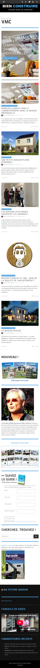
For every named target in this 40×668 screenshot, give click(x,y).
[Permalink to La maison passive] (20, 313)
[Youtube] (33, 2)
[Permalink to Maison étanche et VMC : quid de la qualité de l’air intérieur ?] (20, 255)
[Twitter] (29, 2)
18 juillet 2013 (19, 283)
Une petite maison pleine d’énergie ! (15, 161)
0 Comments (36, 126)
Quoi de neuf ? (6, 157)
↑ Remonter (20, 665)
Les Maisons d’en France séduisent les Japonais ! (14, 212)
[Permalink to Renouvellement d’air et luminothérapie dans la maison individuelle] (20, 93)
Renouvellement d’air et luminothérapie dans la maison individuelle (19, 110)
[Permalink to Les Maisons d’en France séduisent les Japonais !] (20, 194)
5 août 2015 (18, 115)
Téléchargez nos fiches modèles (20, 443)
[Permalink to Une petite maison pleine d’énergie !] (20, 143)
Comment (36, 296)
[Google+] (26, 2)
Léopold (7, 650)
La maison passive (11, 330)
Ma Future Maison (15, 589)
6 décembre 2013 (20, 216)
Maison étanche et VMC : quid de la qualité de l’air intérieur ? (19, 279)
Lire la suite (4, 126)
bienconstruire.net (6, 601)
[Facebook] (22, 2)
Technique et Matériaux (9, 105)
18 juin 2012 (18, 333)
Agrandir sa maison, (7, 545)
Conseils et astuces (8, 275)
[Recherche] (3, 2)
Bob (6, 646)
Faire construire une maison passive (26, 644)
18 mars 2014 (18, 164)
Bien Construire (9, 115)
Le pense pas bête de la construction (23, 650)
